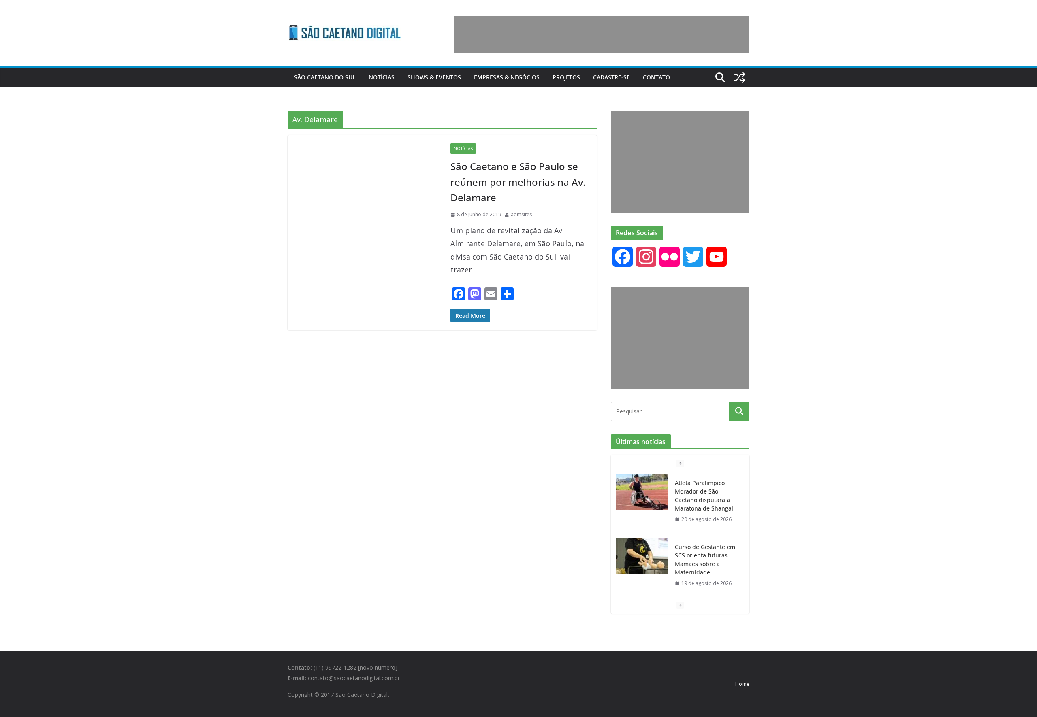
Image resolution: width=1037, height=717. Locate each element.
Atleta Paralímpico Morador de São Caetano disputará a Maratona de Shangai (704, 495)
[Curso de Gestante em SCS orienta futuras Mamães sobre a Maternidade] (642, 556)
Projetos (566, 77)
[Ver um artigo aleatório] (739, 77)
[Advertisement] (601, 34)
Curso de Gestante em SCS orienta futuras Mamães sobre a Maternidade (705, 559)
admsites (521, 214)
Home (742, 684)
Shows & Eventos (434, 77)
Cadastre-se (611, 77)
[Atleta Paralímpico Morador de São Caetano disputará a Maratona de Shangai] (642, 492)
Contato (656, 77)
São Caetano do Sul (325, 77)
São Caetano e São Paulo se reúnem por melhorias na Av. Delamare (517, 182)
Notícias (382, 77)
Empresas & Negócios (507, 77)
